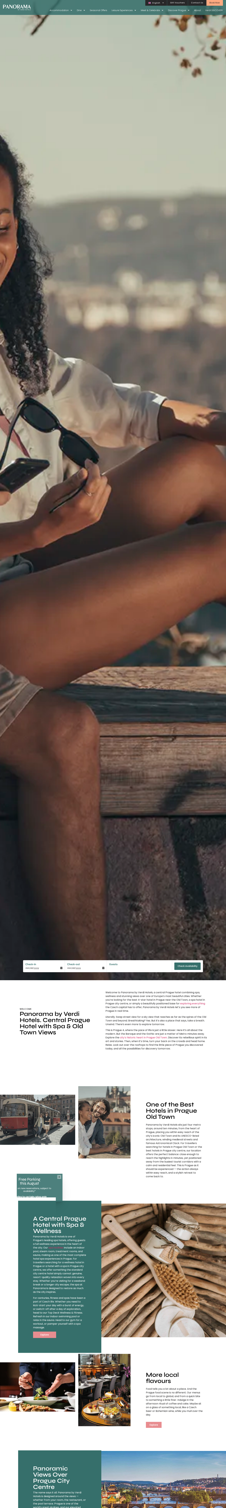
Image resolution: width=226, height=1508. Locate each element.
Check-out (73, 964)
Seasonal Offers (98, 10)
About (197, 10)
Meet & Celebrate (150, 10)
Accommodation (59, 10)
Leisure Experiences (122, 10)
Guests (113, 964)
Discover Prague (177, 10)
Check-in (30, 964)
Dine (79, 10)
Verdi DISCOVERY (214, 10)
